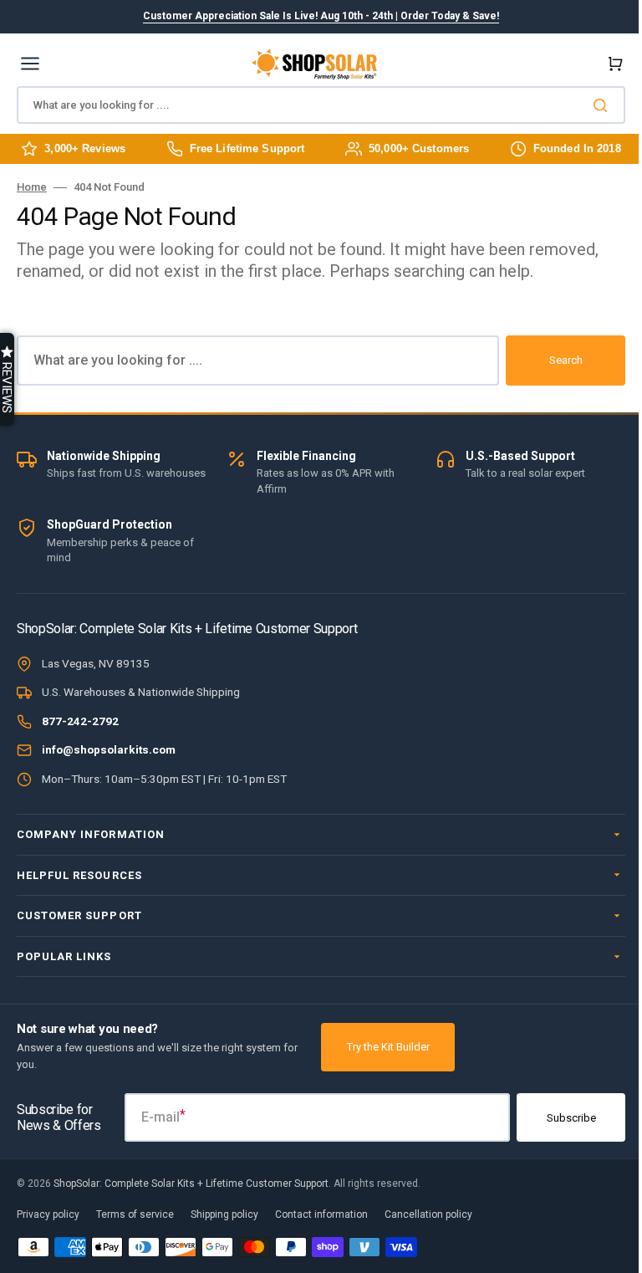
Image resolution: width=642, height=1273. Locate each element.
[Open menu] (30, 63)
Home (32, 187)
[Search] (603, 105)
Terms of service (135, 1214)
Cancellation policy (428, 1214)
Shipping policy (224, 1214)
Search (566, 360)
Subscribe (558, 1118)
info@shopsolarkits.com (109, 749)
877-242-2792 (80, 721)
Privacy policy (48, 1214)
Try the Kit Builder (388, 1046)
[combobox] (321, 105)
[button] (612, 63)
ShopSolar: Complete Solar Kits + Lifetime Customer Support (191, 1183)
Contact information (321, 1214)
